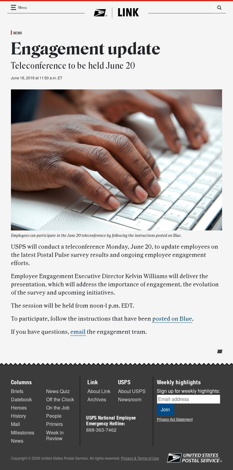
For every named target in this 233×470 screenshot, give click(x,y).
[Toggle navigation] (13, 7)
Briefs (17, 391)
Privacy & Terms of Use (140, 458)
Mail (15, 423)
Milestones (22, 432)
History (18, 415)
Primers (54, 423)
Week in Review (55, 435)
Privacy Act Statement (175, 419)
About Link (98, 391)
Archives (96, 399)
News (17, 32)
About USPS (132, 391)
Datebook (21, 399)
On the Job (57, 407)
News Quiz (58, 391)
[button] (217, 7)
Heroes (19, 407)
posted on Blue (172, 319)
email (78, 332)
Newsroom (129, 399)
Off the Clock (60, 399)
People (54, 415)
